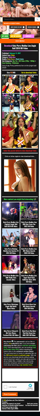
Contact (4, 408)
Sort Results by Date (16, 27)
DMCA (16, 408)
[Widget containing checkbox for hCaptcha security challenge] (18, 387)
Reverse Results (32, 27)
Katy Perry (11, 59)
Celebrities (12, 57)
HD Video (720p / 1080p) (27, 61)
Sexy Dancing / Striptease (10, 63)
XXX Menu (20, 41)
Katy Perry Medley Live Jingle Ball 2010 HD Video (24, 47)
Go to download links (28, 72)
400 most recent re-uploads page (18, 355)
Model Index (20, 59)
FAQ (9, 408)
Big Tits (15, 61)
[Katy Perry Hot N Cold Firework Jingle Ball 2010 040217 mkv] (11, 84)
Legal (12, 408)
